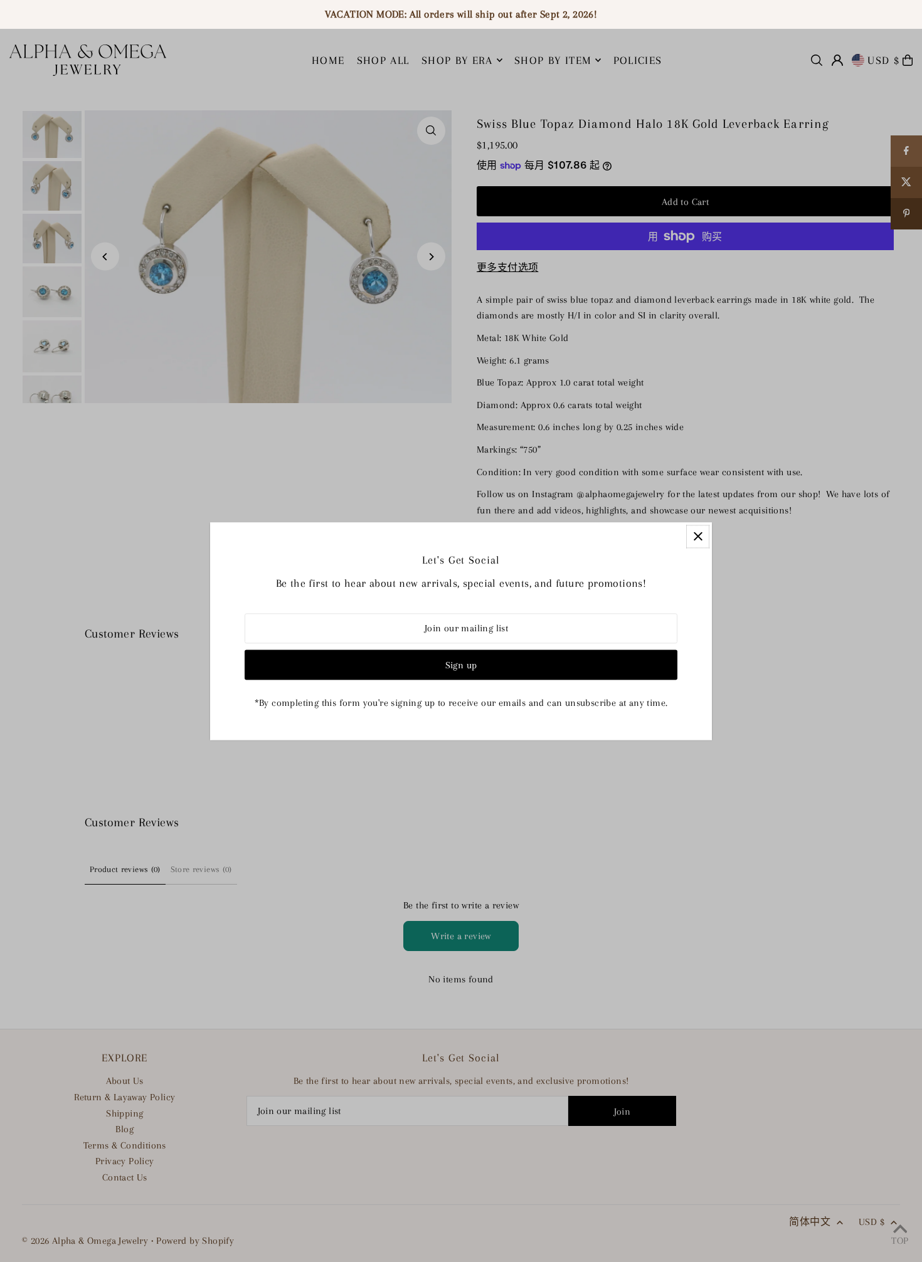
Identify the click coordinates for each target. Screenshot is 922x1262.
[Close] (698, 536)
